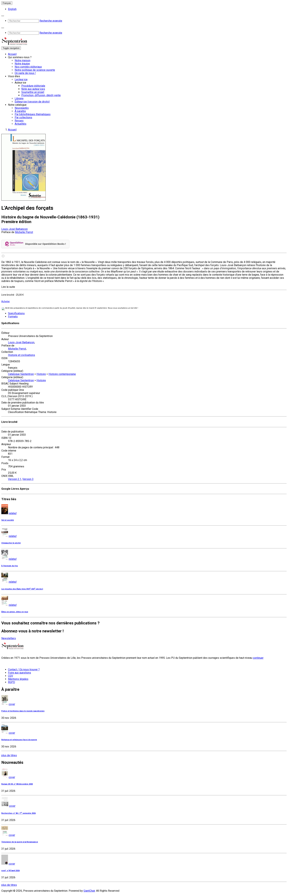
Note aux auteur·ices (33, 89)
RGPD (11, 682)
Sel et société (7, 520)
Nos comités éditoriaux (28, 66)
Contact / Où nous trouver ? (24, 669)
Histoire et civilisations (21, 355)
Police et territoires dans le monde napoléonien (22, 711)
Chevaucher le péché (11, 543)
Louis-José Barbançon (14, 229)
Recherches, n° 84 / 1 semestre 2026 (18, 813)
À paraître (20, 111)
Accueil (12, 54)
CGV (10, 675)
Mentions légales (18, 679)
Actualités (20, 123)
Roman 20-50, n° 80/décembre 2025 (17, 784)
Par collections (23, 117)
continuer (258, 657)
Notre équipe (22, 63)
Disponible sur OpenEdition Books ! (45, 243)
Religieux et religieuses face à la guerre (19, 740)
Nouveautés (22, 108)
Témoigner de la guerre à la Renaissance (19, 842)
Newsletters (8, 638)
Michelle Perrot (24, 232)
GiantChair (89, 890)
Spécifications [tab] (16, 313)
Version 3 (28, 479)
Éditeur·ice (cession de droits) (32, 101)
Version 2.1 (14, 479)
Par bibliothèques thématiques (32, 114)
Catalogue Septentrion (21, 374)
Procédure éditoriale (33, 85)
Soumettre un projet (32, 92)
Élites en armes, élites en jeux (14, 612)
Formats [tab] (13, 316)
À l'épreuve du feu (9, 566)
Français (7, 3)
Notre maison (22, 60)
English (12, 9)
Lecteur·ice (21, 79)
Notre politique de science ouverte (35, 70)
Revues (19, 120)
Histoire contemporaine (62, 374)
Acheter (5, 301)
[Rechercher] (2, 15)
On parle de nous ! (25, 73)
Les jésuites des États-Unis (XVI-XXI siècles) (22, 589)
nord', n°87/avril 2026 (10, 870)
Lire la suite (8, 286)
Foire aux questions (19, 672)
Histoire (41, 374)
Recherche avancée (51, 20)
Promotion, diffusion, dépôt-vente (41, 95)
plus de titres (9, 755)
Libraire (19, 98)
